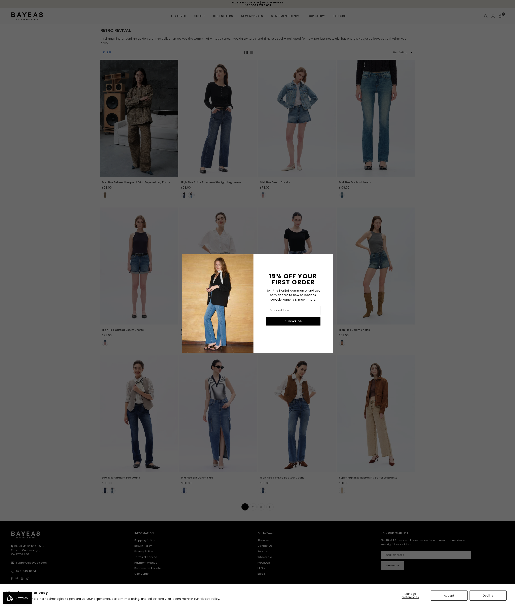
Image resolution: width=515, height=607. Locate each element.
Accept (449, 596)
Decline (488, 596)
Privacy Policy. (210, 599)
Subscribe (293, 321)
